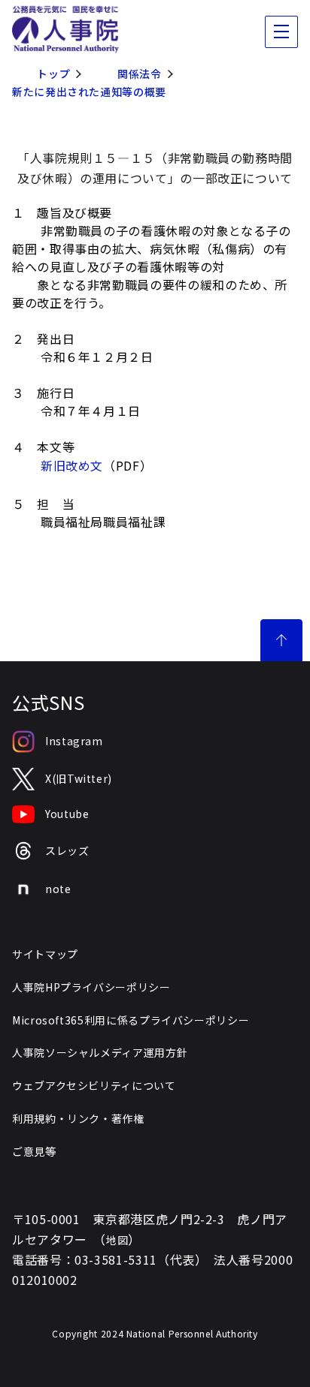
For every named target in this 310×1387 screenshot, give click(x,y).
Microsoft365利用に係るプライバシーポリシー (130, 1019)
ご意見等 (34, 1151)
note (58, 888)
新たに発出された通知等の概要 (89, 91)
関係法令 (139, 73)
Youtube (67, 813)
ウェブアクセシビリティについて (94, 1085)
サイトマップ (45, 953)
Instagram (74, 740)
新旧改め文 (72, 465)
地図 (117, 1239)
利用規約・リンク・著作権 (78, 1118)
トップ (53, 73)
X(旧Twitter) (78, 778)
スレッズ (67, 850)
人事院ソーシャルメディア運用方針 (99, 1052)
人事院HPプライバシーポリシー (91, 986)
